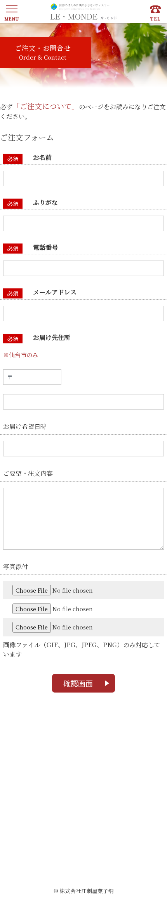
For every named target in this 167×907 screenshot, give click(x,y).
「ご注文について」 (45, 106)
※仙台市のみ (20, 354)
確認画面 (78, 683)
